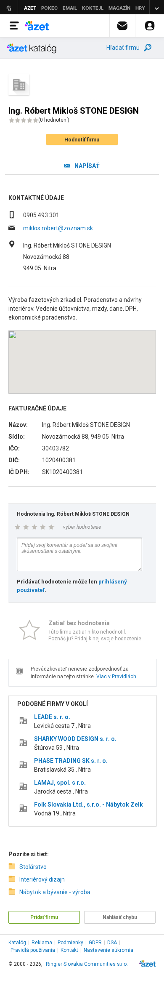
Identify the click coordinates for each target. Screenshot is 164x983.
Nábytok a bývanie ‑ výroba (54, 892)
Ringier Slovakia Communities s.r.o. (87, 964)
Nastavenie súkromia (108, 950)
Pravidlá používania (33, 950)
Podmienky (70, 943)
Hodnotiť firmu (81, 140)
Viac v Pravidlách (116, 676)
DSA (112, 943)
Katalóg (17, 943)
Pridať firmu (44, 917)
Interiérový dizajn (42, 879)
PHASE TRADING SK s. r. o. (71, 760)
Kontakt (69, 950)
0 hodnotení (53, 120)
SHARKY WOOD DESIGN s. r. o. (75, 738)
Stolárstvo (33, 866)
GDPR (95, 943)
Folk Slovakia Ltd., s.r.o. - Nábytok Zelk (88, 804)
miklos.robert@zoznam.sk (58, 228)
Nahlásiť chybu (120, 917)
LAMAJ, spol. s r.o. (60, 782)
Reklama (42, 943)
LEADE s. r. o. (52, 717)
